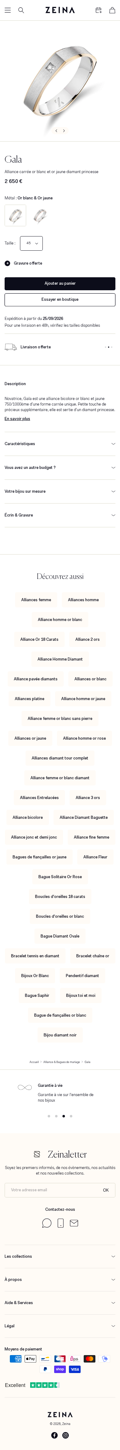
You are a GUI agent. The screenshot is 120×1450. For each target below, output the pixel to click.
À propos (13, 1279)
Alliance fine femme (91, 837)
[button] (7, 10)
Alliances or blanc (90, 679)
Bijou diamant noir (60, 1035)
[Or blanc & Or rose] (40, 215)
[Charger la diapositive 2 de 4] (56, 1116)
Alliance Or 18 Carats (39, 639)
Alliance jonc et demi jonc (34, 837)
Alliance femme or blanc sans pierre (60, 718)
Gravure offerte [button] (28, 263)
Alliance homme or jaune (83, 698)
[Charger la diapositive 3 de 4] (63, 1116)
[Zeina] (60, 10)
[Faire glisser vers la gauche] (55, 130)
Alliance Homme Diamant (60, 659)
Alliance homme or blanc (60, 619)
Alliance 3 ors (88, 797)
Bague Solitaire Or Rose (60, 876)
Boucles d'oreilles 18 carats (60, 896)
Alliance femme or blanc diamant (60, 777)
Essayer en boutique (60, 299)
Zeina (66, 1424)
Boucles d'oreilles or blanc (60, 916)
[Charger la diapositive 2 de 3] (108, 347)
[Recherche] (21, 10)
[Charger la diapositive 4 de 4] (71, 1116)
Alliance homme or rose (84, 738)
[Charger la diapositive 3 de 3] (111, 347)
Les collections (18, 1256)
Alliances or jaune (30, 738)
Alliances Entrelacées (39, 797)
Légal (9, 1326)
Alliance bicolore (28, 817)
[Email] (74, 1225)
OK (106, 1190)
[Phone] (61, 1226)
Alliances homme (83, 599)
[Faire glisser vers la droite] (64, 130)
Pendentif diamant (82, 975)
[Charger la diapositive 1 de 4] (49, 1116)
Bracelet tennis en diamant (35, 956)
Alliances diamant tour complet (60, 758)
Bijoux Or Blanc (35, 975)
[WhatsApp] (46, 1226)
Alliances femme (36, 599)
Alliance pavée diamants (36, 679)
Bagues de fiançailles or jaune (39, 857)
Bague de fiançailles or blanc (60, 1015)
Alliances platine (29, 698)
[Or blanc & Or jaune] (15, 215)
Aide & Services (19, 1302)
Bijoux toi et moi (80, 995)
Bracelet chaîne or (92, 956)
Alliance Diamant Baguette (84, 817)
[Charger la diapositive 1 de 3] (105, 347)
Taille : (10, 243)
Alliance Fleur (95, 857)
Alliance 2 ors (87, 639)
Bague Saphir (37, 995)
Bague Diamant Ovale (60, 936)
